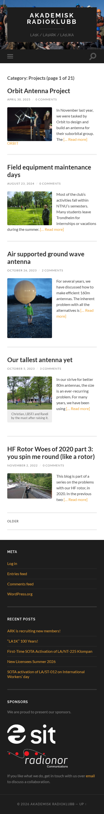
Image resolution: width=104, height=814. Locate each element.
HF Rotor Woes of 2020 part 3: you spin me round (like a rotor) (51, 453)
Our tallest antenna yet (40, 360)
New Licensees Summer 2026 (31, 661)
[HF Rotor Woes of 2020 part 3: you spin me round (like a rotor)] (29, 486)
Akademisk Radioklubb (52, 18)
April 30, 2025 (18, 99)
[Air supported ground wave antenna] (29, 308)
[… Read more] (75, 139)
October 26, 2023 (22, 270)
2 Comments (52, 270)
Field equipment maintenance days (49, 171)
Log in (12, 563)
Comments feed (20, 583)
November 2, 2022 (22, 465)
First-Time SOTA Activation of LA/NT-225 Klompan (49, 651)
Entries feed (17, 573)
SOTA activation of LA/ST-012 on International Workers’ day (46, 674)
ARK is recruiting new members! (33, 630)
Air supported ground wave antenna (45, 258)
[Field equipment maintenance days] (29, 208)
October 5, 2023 (21, 368)
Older (13, 521)
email (90, 775)
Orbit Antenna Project (38, 91)
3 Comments (50, 368)
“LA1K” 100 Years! (22, 641)
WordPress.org (19, 593)
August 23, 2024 (20, 183)
